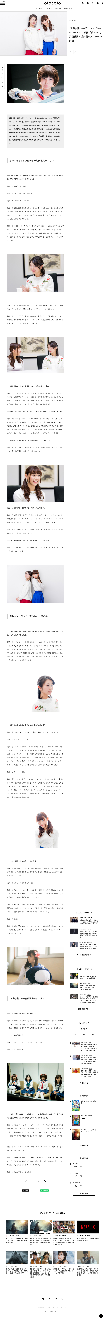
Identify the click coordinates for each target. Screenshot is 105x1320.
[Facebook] (87, 3)
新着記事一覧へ (84, 1009)
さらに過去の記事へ (84, 955)
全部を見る (84, 1083)
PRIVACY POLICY (62, 1307)
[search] (82, 3)
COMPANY (50, 1307)
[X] (92, 3)
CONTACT (41, 1307)
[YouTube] (97, 3)
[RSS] (102, 3)
